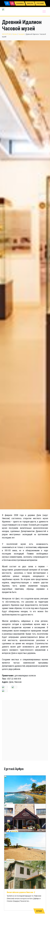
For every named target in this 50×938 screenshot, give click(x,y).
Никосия (21, 34)
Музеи (14, 34)
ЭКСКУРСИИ (6, 34)
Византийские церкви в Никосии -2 (21, 892)
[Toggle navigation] (44, 11)
